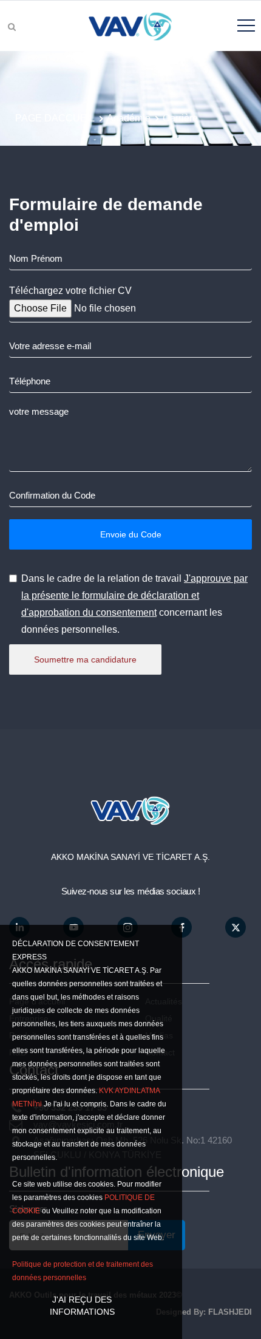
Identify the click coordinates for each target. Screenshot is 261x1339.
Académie (129, 118)
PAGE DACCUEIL (55, 118)
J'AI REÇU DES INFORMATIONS (82, 1306)
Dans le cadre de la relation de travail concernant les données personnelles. (134, 604)
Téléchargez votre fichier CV (70, 290)
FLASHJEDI (230, 1312)
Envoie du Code (130, 534)
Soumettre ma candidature (85, 659)
